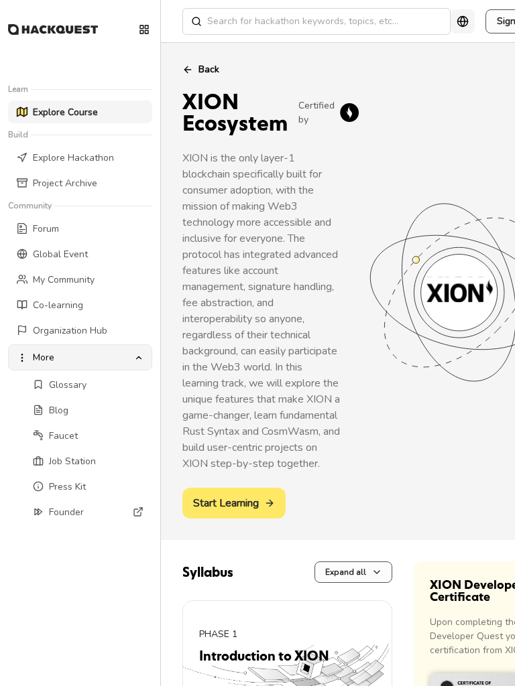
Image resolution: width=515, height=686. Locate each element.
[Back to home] (53, 29)
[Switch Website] (144, 29)
